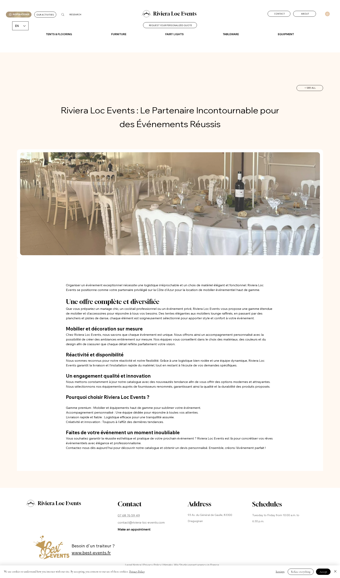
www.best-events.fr (91, 552)
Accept (323, 571)
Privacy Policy (137, 571)
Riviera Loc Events (175, 14)
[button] (327, 14)
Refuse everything (300, 571)
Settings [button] (280, 571)
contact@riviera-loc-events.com (141, 522)
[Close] (335, 572)
